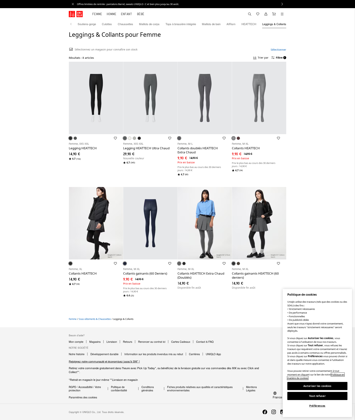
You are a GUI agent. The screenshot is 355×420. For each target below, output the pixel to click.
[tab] (97, 14)
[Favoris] (258, 14)
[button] (96, 98)
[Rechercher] (282, 14)
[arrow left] (73, 24)
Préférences (317, 405)
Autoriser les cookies (317, 386)
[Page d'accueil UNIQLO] (76, 14)
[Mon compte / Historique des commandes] (266, 14)
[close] (73, 4)
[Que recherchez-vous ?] (250, 14)
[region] (317, 353)
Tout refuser (317, 396)
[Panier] (274, 14)
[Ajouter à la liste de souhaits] (115, 138)
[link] (181, 4)
